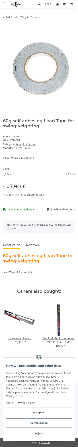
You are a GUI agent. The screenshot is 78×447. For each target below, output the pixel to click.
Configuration (39, 422)
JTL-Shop (45, 442)
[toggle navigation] (5, 2)
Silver (41, 174)
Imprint (10, 402)
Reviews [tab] (32, 245)
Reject (39, 433)
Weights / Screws (26, 144)
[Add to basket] (6, 29)
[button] (40, 4)
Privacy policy (26, 402)
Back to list (11, 17)
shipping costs (36, 194)
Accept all (39, 412)
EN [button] (47, 4)
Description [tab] (11, 245)
